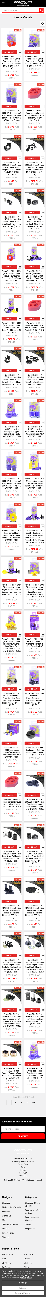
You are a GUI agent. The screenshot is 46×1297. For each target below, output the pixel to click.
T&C (4, 1220)
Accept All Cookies (23, 1293)
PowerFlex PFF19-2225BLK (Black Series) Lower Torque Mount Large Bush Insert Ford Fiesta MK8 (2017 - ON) (11, 380)
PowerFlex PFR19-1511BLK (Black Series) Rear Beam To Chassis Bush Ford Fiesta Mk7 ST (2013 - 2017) (11, 856)
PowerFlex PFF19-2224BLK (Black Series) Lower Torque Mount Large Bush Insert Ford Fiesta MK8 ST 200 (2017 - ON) (11, 168)
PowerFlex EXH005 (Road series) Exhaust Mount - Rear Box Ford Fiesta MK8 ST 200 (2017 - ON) (34, 115)
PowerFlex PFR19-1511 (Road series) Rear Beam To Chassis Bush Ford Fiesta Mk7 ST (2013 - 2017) (34, 431)
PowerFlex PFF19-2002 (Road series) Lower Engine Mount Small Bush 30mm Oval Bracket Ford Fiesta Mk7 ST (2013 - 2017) (34, 591)
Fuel (4, 1259)
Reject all (23, 1288)
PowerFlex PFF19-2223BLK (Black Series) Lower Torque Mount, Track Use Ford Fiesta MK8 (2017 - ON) (34, 380)
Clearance (6, 1203)
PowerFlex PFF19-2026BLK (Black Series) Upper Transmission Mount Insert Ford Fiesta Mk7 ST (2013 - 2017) (11, 912)
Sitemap (5, 1237)
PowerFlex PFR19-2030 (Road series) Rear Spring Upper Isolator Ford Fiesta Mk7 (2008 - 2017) (34, 1073)
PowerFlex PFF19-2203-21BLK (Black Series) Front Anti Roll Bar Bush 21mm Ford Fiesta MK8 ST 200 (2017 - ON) (34, 223)
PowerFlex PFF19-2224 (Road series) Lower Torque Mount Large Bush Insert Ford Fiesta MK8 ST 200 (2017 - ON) (11, 62)
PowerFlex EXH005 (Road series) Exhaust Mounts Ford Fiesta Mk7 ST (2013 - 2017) (11, 803)
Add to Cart (9, 52)
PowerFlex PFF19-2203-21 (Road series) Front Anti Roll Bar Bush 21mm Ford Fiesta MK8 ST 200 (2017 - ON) (11, 115)
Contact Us (6, 1216)
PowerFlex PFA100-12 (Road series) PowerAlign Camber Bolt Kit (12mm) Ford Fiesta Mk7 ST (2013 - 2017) (34, 699)
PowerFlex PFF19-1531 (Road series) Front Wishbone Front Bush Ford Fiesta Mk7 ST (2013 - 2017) (34, 644)
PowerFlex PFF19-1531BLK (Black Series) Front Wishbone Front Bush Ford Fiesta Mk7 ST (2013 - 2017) (34, 1019)
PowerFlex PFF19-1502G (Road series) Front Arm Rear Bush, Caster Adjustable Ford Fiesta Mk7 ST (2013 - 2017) (11, 699)
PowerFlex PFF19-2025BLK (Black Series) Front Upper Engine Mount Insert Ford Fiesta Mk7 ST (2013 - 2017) (34, 912)
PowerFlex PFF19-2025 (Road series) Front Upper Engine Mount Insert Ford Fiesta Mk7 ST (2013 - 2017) (11, 535)
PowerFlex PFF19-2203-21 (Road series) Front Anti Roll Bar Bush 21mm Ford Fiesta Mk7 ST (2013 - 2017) (11, 483)
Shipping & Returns (10, 1224)
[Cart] (42, 3)
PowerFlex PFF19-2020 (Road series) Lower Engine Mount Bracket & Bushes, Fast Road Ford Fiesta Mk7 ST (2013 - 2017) (11, 591)
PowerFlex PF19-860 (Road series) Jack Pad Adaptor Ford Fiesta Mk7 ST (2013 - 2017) (34, 751)
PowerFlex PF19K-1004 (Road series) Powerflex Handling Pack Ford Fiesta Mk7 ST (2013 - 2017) (11, 752)
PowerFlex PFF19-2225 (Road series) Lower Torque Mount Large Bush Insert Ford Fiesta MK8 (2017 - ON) (11, 276)
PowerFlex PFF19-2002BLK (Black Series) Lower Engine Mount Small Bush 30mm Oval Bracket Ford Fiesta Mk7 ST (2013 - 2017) (34, 966)
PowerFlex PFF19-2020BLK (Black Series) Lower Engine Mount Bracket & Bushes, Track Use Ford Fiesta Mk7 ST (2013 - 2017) (11, 966)
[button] (42, 24)
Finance (5, 1229)
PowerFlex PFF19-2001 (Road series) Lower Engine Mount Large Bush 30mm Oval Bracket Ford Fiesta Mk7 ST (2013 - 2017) (11, 645)
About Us (6, 1211)
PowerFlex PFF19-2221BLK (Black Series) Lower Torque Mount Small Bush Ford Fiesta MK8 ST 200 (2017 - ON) (11, 223)
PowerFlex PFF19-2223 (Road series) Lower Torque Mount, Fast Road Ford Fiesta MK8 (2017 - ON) (11, 328)
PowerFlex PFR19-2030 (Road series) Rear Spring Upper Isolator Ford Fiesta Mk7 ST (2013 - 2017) (11, 431)
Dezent (27, 1259)
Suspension (30, 1229)
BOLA (26, 1267)
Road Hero (28, 1254)
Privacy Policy (8, 1233)
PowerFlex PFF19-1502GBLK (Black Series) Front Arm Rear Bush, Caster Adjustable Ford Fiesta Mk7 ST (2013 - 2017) (11, 1074)
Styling (28, 1224)
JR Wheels (6, 1263)
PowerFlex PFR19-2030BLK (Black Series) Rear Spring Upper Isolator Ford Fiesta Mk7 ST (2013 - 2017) (34, 804)
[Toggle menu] (3, 3)
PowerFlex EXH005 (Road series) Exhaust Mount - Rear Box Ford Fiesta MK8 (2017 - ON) (34, 326)
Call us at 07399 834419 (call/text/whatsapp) (23, 1180)
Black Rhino (28, 1263)
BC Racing (6, 1267)
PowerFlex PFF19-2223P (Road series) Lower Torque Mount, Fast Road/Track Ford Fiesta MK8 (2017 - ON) (34, 276)
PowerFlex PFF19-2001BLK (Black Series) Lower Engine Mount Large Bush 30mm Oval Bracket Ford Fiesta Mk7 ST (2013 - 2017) (11, 1020)
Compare (19, 52)
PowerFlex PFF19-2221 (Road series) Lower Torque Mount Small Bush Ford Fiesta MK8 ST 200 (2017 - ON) (34, 61)
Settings (23, 1282)
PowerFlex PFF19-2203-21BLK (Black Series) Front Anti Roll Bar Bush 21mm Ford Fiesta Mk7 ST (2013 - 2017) (34, 857)
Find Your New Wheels (11, 1207)
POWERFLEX (7, 1254)
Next (34, 1102)
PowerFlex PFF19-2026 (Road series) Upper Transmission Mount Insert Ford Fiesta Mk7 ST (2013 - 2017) (34, 483)
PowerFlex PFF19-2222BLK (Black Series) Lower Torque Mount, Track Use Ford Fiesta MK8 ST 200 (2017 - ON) (34, 168)
